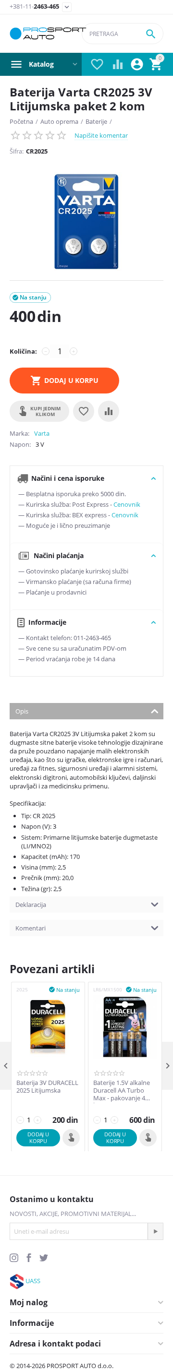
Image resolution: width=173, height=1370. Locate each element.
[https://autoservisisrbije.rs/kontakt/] (17, 1280)
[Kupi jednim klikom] (71, 1137)
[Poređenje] (108, 411)
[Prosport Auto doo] (48, 33)
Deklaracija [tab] (30, 904)
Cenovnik (126, 504)
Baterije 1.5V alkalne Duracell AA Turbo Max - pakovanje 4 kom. (121, 1090)
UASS (32, 1280)
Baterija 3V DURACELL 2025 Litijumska (47, 1086)
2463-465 (34, 7)
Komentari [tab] (30, 928)
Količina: (23, 351)
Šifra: (17, 151)
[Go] (155, 1231)
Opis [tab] (21, 711)
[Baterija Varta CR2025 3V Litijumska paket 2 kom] (86, 221)
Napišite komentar (101, 135)
